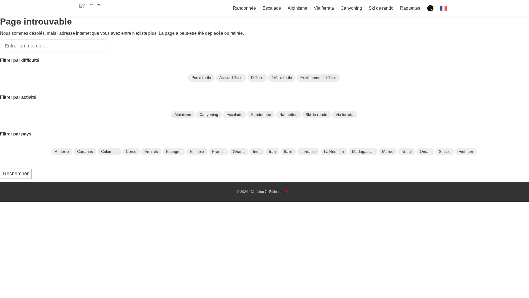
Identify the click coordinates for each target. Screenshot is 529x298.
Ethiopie (197, 151)
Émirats (151, 151)
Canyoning (351, 8)
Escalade (271, 8)
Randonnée (245, 8)
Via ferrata (324, 8)
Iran (272, 151)
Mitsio (287, 192)
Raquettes (410, 8)
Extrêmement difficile (318, 77)
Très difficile (282, 77)
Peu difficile (201, 77)
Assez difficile (230, 77)
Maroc (387, 151)
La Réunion (334, 151)
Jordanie (308, 151)
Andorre (62, 151)
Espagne (174, 151)
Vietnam (466, 151)
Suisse (444, 151)
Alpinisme (297, 8)
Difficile (257, 77)
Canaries (85, 151)
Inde (257, 151)
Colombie (109, 151)
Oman (425, 151)
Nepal (406, 151)
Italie (288, 151)
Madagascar (363, 151)
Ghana (239, 151)
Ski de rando (380, 8)
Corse (131, 151)
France (218, 151)
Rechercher (16, 173)
